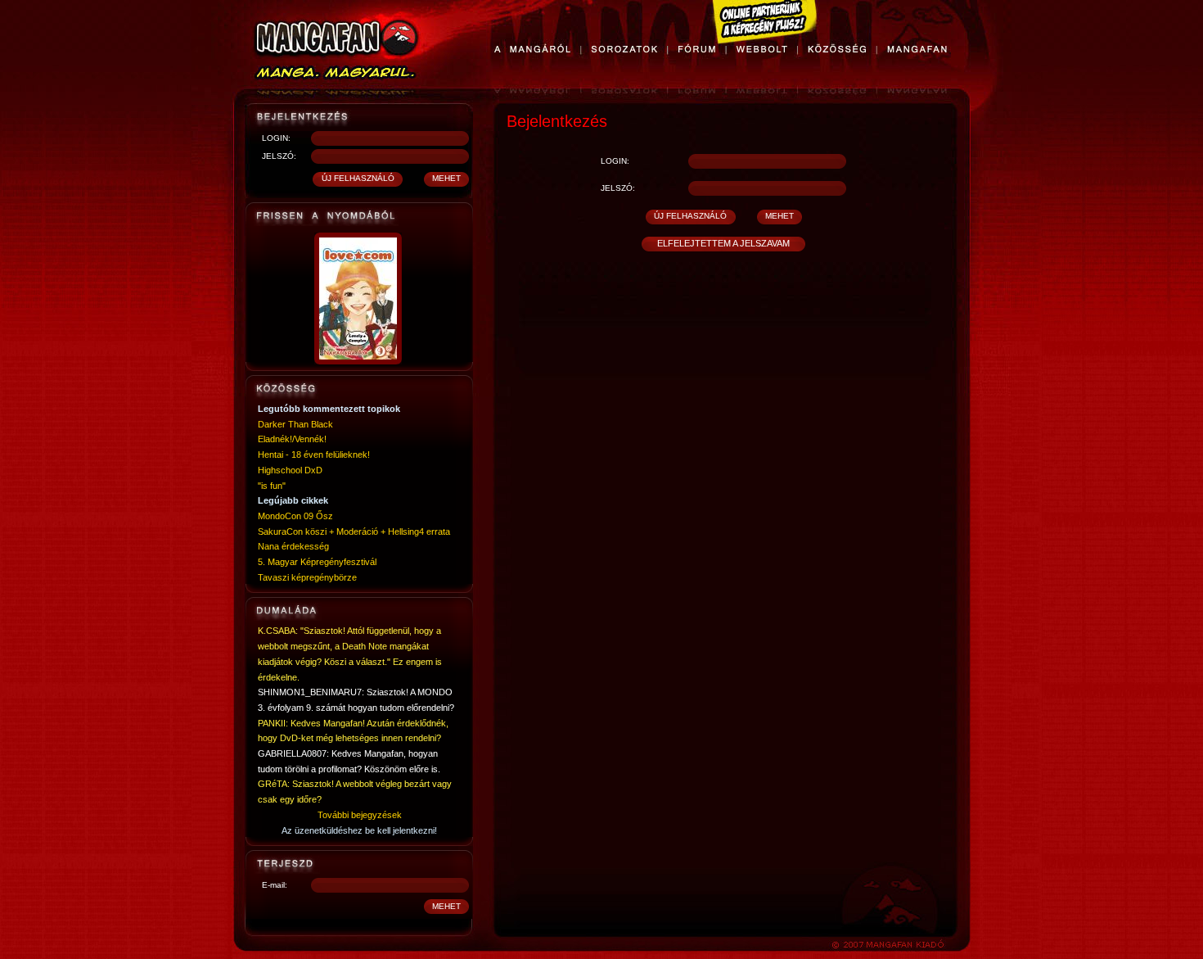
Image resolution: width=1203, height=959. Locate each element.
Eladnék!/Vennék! (292, 439)
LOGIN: (276, 137)
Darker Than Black (295, 424)
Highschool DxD (290, 470)
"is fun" (272, 486)
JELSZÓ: (279, 156)
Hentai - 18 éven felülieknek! (314, 454)
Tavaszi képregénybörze (307, 577)
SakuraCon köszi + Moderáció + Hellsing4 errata (354, 531)
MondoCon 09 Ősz (295, 516)
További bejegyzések (360, 815)
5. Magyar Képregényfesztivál (317, 562)
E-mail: (274, 884)
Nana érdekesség (293, 546)
